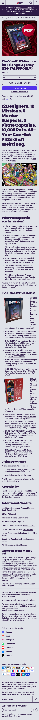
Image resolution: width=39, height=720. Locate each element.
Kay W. (17, 364)
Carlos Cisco (13, 409)
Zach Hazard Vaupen (16, 356)
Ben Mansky (28, 529)
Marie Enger (23, 456)
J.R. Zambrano (11, 435)
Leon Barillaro (30, 416)
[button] (30, 2)
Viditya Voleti (19, 444)
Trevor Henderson (28, 338)
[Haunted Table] (19, 3)
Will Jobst (12, 514)
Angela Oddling (29, 525)
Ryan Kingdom (18, 522)
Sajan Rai (21, 347)
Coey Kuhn (25, 418)
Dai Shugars (22, 545)
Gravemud (9, 366)
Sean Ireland (10, 373)
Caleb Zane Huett (21, 454)
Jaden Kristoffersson (14, 437)
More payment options (19, 92)
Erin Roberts (31, 335)
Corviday (31, 328)
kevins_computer (28, 428)
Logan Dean (19, 354)
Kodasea (9, 411)
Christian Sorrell (20, 345)
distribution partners (24, 7)
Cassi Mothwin (30, 426)
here (11, 154)
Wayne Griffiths (24, 446)
